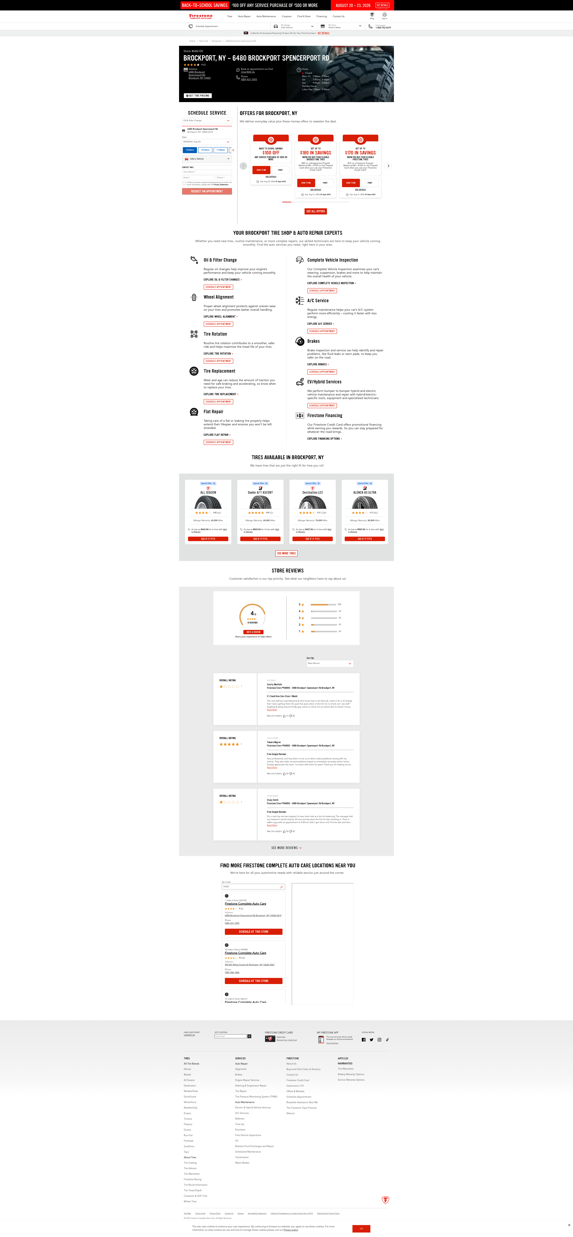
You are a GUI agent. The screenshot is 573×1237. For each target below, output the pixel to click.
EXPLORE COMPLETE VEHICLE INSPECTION (330, 283)
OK (361, 1229)
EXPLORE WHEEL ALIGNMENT (220, 316)
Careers (241, 1213)
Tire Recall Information (195, 1185)
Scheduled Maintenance (248, 1152)
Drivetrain (240, 1130)
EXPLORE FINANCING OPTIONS (323, 439)
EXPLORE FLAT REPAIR (216, 435)
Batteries (239, 1119)
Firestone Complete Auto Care (245, 903)
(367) (376, 513)
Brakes (238, 1075)
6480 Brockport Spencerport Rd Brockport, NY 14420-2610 (253, 916)
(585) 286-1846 (232, 973)
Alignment (240, 1069)
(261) (219, 513)
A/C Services (242, 1113)
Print (280, 170)
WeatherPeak (191, 1091)
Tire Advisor (190, 1168)
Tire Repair (241, 1091)
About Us (291, 1064)
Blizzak (187, 1075)
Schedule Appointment (298, 1097)
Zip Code (226, 882)
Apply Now (281, 1037)
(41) (204, 65)
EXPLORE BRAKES (317, 364)
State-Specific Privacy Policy (328, 1213)
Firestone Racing (192, 1179)
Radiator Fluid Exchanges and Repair (254, 1146)
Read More (272, 710)
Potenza (188, 1124)
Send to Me (261, 170)
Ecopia (187, 1113)
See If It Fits (208, 539)
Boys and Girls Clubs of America (303, 1069)
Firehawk (188, 1141)
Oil (236, 1141)
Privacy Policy (215, 1213)
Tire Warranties (192, 1174)
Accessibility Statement (257, 1213)
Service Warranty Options (351, 1080)
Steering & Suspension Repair (251, 1086)
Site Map (187, 1213)
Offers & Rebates (295, 1091)
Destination (190, 1086)
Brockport (217, 41)
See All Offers (315, 211)
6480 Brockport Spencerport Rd (241, 41)
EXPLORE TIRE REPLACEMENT (220, 394)
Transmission (242, 1157)
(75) (271, 513)
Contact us (189, 1035)
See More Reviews (284, 847)
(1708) (323, 513)
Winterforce (190, 1102)
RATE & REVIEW (253, 632)
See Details (271, 177)
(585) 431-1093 (249, 79)
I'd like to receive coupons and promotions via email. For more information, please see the (209, 183)
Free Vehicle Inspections (248, 1135)
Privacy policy (291, 1230)
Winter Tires (190, 1201)
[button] (229, 16)
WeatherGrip (190, 1108)
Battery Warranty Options (351, 1074)
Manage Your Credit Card (287, 1040)
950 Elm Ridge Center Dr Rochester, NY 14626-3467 (250, 965)
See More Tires (286, 553)
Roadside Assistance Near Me (302, 1102)
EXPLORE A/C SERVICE (319, 324)
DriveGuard (190, 1097)
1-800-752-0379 (383, 28)
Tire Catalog (190, 1163)
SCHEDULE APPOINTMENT (218, 287)
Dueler (187, 1130)
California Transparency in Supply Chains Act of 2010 (292, 1213)
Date (184, 137)
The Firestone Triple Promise (301, 1108)
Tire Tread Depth (193, 1190)
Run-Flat (188, 1135)
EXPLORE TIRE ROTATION (217, 353)
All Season (189, 1080)
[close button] (569, 1225)
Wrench (290, 1113)
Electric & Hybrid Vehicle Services (253, 1108)
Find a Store (282, 885)
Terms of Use (200, 1213)
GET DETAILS (323, 33)
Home (192, 41)
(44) (243, 958)
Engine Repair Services (247, 1080)
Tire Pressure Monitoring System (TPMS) (256, 1097)
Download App (332, 1043)
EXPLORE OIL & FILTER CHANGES (222, 279)
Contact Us (292, 1075)
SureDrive (189, 1146)
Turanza (188, 1119)
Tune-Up (239, 1124)
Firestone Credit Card (297, 1080)
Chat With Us (248, 72)
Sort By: (310, 658)
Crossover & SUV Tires (195, 1196)
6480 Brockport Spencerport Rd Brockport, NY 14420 (200, 75)
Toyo (186, 1152)
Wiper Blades (242, 1163)
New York (203, 41)
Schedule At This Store (253, 932)
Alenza (187, 1069)
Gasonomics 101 (295, 1086)
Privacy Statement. (221, 185)
